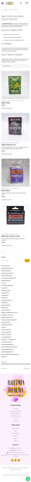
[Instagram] (12, 460)
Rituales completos (20, 100)
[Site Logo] (10, 3)
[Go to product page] (15, 85)
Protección (14, 100)
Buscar (3, 257)
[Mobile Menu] (2, 3)
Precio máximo (27, 368)
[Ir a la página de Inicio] (1, 10)
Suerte (17, 234)
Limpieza (10, 100)
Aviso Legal (18, 469)
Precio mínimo (4, 368)
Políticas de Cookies (18, 467)
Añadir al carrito (8, 108)
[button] (21, 3)
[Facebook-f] (15, 460)
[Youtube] (18, 460)
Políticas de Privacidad (8, 467)
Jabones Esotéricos (5, 100)
